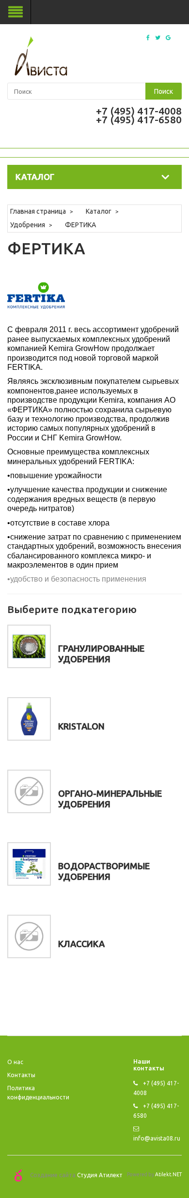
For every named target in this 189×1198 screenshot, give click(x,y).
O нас (15, 1062)
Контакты (21, 1075)
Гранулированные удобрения (101, 653)
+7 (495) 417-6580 (139, 119)
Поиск (163, 91)
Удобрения (27, 225)
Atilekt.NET (168, 1174)
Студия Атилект (100, 1175)
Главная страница (38, 211)
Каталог (98, 211)
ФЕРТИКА (80, 225)
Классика (81, 944)
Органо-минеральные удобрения (110, 799)
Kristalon (81, 726)
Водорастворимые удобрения (104, 871)
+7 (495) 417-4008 (139, 111)
